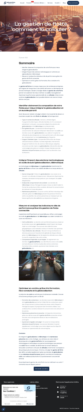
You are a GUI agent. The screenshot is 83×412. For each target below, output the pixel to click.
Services (50, 3)
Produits (29, 3)
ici (39, 364)
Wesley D (41, 48)
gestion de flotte (24, 168)
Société (57, 3)
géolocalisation (26, 248)
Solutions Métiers (39, 3)
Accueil (22, 3)
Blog (64, 3)
